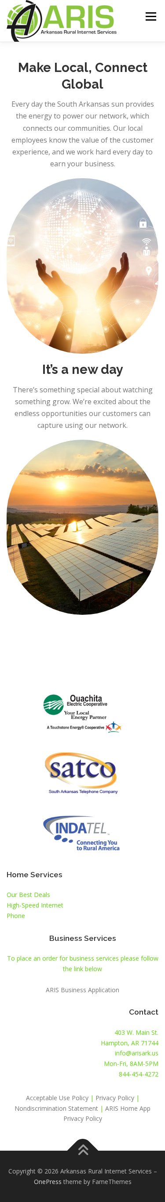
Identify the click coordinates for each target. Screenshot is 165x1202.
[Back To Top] (82, 1150)
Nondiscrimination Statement (56, 1108)
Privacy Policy (115, 1098)
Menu (150, 16)
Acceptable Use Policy (57, 1098)
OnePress (48, 1181)
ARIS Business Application (82, 990)
